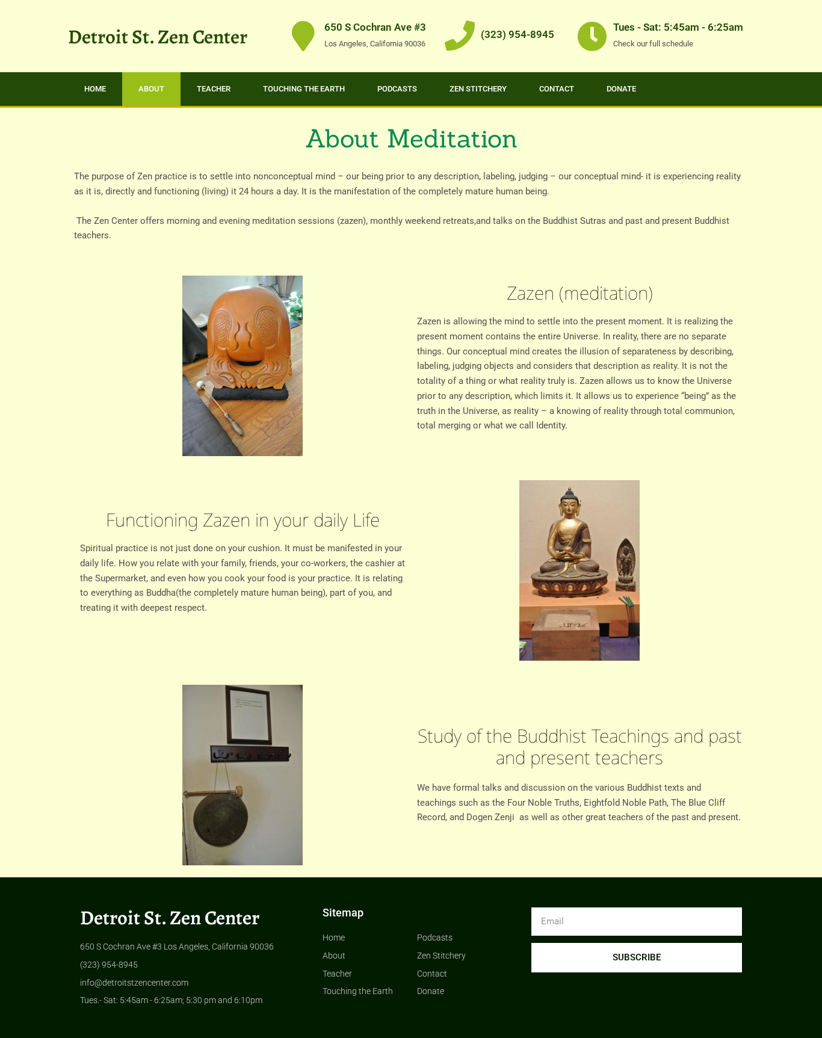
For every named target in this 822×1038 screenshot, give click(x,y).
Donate (621, 88)
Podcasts (397, 88)
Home (95, 88)
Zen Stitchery (478, 88)
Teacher (213, 88)
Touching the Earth (304, 88)
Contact (556, 88)
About (151, 88)
